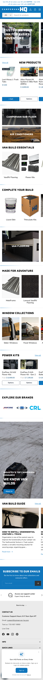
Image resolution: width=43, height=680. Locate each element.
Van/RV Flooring (11, 177)
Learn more (32, 3)
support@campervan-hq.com (18, 620)
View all (5, 62)
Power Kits (30, 177)
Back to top (20, 605)
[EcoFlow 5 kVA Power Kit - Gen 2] (29, 364)
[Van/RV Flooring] (10, 163)
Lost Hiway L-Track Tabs (10, 80)
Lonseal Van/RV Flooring (30, 301)
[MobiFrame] (10, 286)
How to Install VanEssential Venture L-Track (18, 533)
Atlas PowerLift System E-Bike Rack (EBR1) (29, 81)
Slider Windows (11, 343)
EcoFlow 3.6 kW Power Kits (9, 373)
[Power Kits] (30, 163)
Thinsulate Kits (30, 219)
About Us (9, 491)
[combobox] (21, 15)
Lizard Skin (10, 219)
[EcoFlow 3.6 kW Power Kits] (10, 364)
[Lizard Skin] (10, 205)
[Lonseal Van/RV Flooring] (30, 286)
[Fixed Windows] (30, 328)
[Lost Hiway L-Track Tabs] (10, 71)
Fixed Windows (30, 343)
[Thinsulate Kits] (30, 205)
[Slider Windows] (10, 328)
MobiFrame (11, 300)
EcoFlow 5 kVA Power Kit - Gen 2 (28, 373)
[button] (35, 9)
